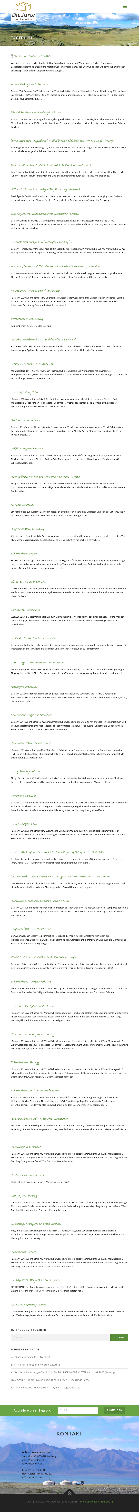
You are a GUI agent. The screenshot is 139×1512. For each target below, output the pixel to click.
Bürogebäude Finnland (23, 1252)
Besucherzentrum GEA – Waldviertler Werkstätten (39, 1119)
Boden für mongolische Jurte (28, 1175)
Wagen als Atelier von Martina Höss (31, 929)
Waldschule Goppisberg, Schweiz (29, 1305)
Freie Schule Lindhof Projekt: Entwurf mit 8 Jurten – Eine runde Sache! (51, 165)
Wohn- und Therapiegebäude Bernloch (33, 1006)
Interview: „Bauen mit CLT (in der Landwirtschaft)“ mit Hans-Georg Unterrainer (56, 266)
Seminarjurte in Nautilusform (27, 420)
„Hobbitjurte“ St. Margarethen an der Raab (35, 1280)
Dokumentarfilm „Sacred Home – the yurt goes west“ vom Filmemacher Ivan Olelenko (60, 877)
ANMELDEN (114, 1410)
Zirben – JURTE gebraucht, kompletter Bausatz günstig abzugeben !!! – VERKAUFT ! (58, 852)
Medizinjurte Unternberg (24, 687)
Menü (125, 6)
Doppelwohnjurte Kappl (24, 824)
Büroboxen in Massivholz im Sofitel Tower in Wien (39, 901)
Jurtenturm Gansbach (23, 796)
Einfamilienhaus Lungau (24, 554)
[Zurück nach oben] (70, 1494)
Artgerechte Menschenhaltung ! (28, 529)
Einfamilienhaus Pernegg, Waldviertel (31, 982)
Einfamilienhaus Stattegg (25, 1062)
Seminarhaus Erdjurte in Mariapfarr (31, 715)
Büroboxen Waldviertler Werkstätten (31, 743)
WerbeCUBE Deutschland (25, 610)
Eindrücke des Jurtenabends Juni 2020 (33, 638)
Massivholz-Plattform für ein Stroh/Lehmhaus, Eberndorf (43, 340)
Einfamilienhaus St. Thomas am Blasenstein (36, 1091)
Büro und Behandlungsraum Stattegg (32, 1034)
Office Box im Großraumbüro (28, 582)
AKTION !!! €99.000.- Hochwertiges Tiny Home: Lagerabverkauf (45, 189)
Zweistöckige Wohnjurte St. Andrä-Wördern (35, 1224)
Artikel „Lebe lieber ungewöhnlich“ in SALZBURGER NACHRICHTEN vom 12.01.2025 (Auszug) (62, 141)
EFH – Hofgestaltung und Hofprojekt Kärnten (36, 112)
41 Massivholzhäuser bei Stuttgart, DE (32, 364)
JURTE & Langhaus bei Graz (27, 449)
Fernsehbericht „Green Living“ (27, 319)
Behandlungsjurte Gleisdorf (26, 1147)
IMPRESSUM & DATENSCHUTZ (96, 1501)
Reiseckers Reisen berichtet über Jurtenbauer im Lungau (44, 957)
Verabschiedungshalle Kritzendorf (29, 84)
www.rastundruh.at (32, 1463)
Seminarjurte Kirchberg (24, 1196)
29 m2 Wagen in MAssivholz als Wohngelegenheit (38, 663)
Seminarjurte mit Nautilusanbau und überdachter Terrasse (45, 214)
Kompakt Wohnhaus (22, 505)
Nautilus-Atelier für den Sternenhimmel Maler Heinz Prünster (45, 477)
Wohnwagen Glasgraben (24, 392)
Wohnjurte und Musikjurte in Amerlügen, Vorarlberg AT (41, 242)
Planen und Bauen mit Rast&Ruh (33, 56)
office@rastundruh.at (33, 1459)
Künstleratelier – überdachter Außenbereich (35, 291)
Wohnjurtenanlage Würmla (25, 771)
